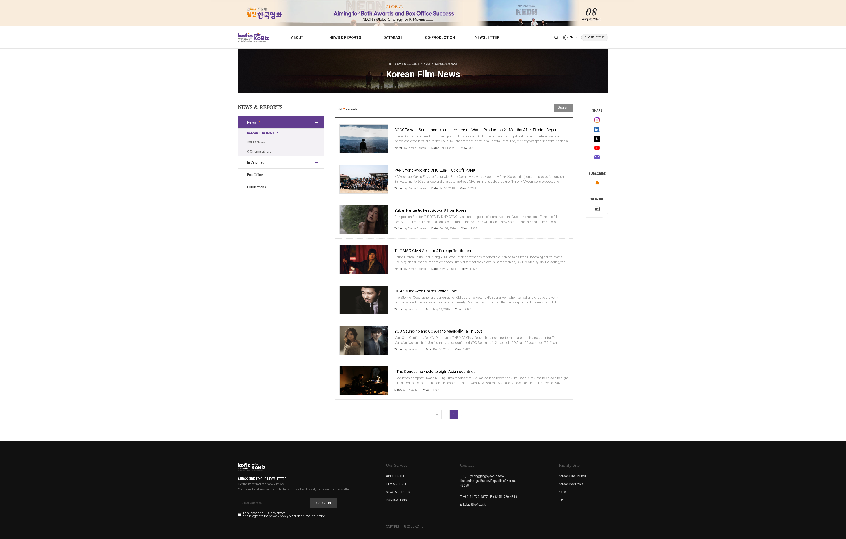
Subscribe (324, 503)
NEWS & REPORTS (345, 37)
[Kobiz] (261, 37)
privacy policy (278, 516)
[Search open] (556, 37)
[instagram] (597, 120)
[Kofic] (245, 37)
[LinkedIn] (597, 129)
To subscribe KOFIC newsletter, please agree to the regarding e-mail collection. (284, 514)
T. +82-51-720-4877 (474, 496)
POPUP (595, 37)
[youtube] (597, 148)
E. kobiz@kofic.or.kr (473, 504)
